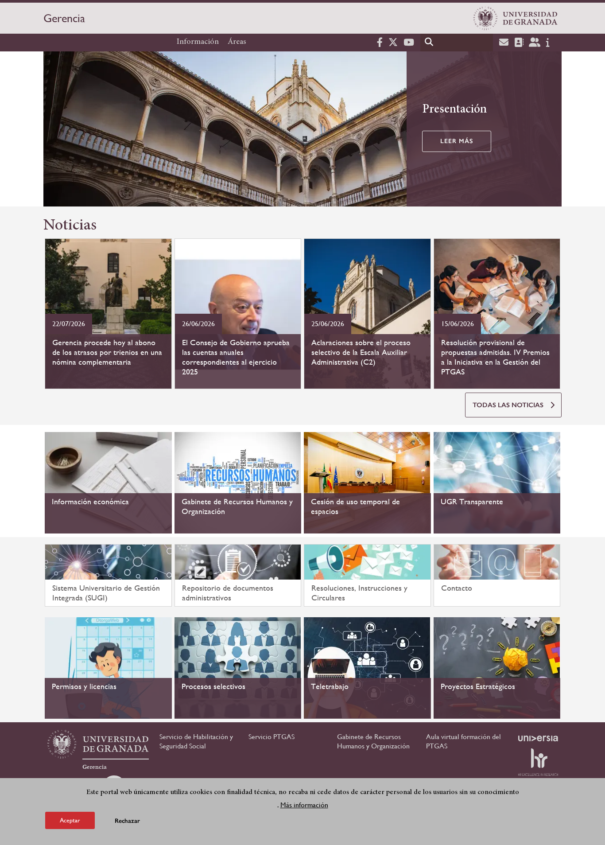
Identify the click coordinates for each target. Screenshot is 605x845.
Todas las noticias (508, 405)
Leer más (456, 141)
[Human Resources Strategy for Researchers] (538, 762)
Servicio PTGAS (271, 736)
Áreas (237, 42)
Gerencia (64, 18)
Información (198, 42)
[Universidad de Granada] (515, 18)
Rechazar (127, 820)
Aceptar (70, 820)
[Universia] (538, 738)
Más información (304, 804)
